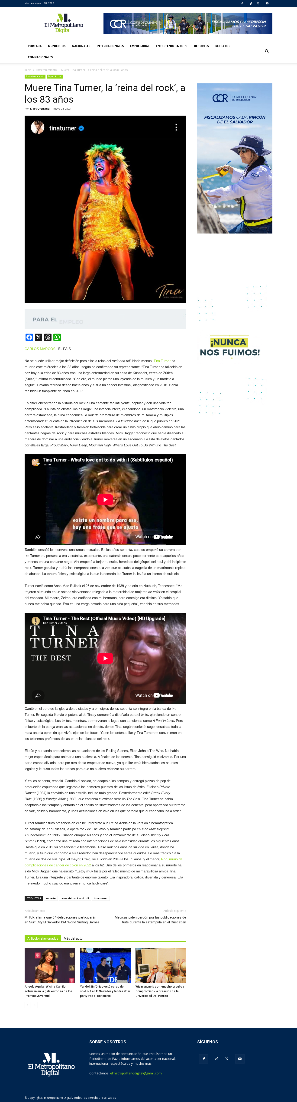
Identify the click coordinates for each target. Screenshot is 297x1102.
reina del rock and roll (75, 898)
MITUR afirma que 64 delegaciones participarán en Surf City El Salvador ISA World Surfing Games (62, 919)
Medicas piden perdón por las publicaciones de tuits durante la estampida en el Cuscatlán (150, 919)
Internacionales (110, 46)
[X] (258, 3)
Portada (35, 46)
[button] (266, 51)
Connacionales (40, 57)
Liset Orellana (40, 108)
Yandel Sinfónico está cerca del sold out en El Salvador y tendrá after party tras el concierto (105, 991)
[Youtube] (267, 3)
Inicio (28, 70)
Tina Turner (162, 361)
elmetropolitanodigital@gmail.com (136, 1073)
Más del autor (74, 938)
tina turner (101, 898)
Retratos (222, 46)
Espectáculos (54, 76)
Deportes (201, 46)
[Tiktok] (251, 3)
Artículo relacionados (42, 938)
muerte (51, 898)
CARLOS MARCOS (40, 349)
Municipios (56, 46)
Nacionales (81, 46)
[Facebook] (242, 3)
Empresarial (139, 46)
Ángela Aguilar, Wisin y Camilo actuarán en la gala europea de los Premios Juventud (48, 991)
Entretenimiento (170, 46)
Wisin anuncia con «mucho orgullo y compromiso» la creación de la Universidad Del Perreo (160, 991)
